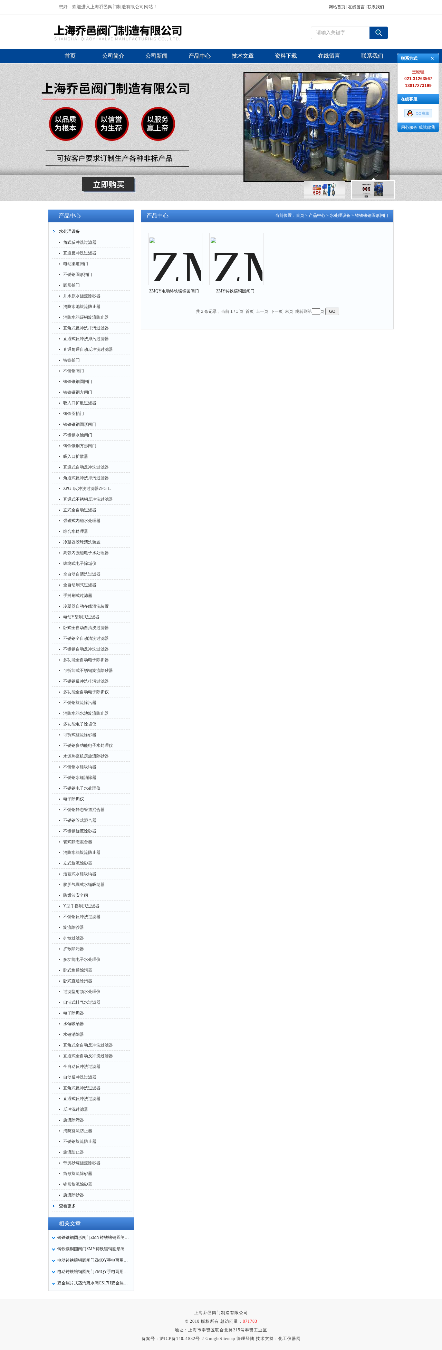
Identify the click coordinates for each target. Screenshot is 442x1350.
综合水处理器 (75, 531)
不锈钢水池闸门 (77, 435)
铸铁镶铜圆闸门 (77, 381)
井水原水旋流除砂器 (81, 295)
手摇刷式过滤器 (77, 595)
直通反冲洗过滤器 (79, 253)
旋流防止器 (73, 1152)
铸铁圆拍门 (73, 413)
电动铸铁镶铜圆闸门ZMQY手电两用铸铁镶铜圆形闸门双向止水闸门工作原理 (93, 1260)
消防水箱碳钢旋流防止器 (86, 317)
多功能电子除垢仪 (79, 724)
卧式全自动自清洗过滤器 (86, 627)
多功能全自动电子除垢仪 (86, 692)
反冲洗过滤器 (75, 1109)
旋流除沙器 (73, 927)
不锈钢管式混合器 (79, 820)
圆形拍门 (71, 285)
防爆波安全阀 (75, 895)
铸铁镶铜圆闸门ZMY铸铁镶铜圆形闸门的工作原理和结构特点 (93, 1248)
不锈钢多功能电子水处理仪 (88, 745)
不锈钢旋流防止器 (79, 1141)
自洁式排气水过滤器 (81, 1002)
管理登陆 (245, 1338)
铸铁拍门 (71, 360)
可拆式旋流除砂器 (79, 734)
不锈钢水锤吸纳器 (79, 766)
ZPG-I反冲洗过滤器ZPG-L (86, 488)
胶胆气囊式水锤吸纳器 (84, 884)
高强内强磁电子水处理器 (86, 552)
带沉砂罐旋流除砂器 (81, 1162)
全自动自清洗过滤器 (81, 574)
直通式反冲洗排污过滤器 (86, 338)
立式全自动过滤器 (79, 510)
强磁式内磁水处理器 (81, 520)
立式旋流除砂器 (77, 863)
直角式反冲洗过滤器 (81, 1088)
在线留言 (356, 6)
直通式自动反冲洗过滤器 (86, 467)
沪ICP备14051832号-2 (182, 1338)
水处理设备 (69, 231)
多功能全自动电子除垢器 (86, 659)
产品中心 (317, 215)
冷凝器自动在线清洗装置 (86, 606)
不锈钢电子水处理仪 (81, 788)
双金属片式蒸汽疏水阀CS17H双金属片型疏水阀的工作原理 (93, 1283)
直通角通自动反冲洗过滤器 (88, 349)
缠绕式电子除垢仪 (79, 563)
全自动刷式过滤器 (79, 584)
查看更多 (67, 1206)
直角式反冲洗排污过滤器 (86, 328)
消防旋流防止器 (77, 1130)
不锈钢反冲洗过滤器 (81, 916)
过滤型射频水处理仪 (81, 991)
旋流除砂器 (73, 1195)
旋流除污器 (73, 1120)
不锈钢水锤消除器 (79, 777)
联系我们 (375, 6)
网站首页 (337, 6)
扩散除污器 (73, 948)
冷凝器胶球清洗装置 (81, 542)
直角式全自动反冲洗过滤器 (88, 1045)
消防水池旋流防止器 (81, 306)
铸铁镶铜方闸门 (77, 392)
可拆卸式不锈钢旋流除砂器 (88, 670)
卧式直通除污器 (77, 980)
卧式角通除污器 (77, 970)
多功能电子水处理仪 (81, 959)
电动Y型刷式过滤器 (81, 617)
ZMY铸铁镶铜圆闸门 (235, 291)
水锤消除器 (73, 1034)
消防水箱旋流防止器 (81, 852)
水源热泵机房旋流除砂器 (86, 756)
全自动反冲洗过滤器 (81, 1066)
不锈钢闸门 (73, 370)
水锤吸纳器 (73, 1023)
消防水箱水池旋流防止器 (86, 713)
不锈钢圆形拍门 (77, 274)
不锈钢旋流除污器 (79, 702)
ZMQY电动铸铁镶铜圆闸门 (174, 291)
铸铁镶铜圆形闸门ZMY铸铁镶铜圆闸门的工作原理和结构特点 (93, 1237)
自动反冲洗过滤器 (79, 1077)
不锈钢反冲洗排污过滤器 (86, 681)
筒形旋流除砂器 (77, 1173)
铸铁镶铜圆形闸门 (79, 424)
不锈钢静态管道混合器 (84, 809)
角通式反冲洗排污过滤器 (86, 477)
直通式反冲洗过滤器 (81, 1098)
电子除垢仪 (73, 799)
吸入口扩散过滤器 (79, 403)
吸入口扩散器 (75, 456)
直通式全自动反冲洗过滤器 (88, 1055)
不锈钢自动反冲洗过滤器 (86, 649)
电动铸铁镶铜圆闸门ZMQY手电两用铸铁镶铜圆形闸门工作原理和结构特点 (93, 1271)
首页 (300, 215)
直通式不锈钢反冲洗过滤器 (88, 499)
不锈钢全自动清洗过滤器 (86, 638)
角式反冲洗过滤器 (79, 242)
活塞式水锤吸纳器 (79, 873)
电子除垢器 (73, 1013)
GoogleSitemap (220, 1338)
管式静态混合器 (77, 841)
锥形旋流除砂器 (77, 1184)
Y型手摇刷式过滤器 (81, 906)
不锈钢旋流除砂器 (79, 831)
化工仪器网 (289, 1338)
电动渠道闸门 (75, 263)
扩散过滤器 (73, 938)
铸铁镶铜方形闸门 (79, 445)
